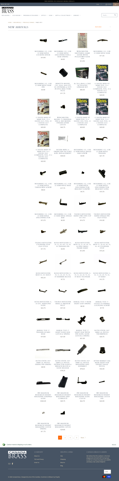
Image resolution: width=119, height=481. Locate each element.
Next (82, 438)
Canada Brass (17, 477)
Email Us (36, 462)
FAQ (61, 456)
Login (109, 4)
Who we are (5, 4)
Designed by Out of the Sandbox (30, 477)
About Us (37, 456)
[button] (6, 15)
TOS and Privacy (39, 459)
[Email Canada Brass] (9, 464)
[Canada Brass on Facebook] (12, 464)
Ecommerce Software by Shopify (50, 477)
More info (114, 444)
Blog (61, 466)
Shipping (63, 459)
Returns (62, 462)
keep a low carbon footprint (97, 462)
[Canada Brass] (8, 10)
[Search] (115, 15)
